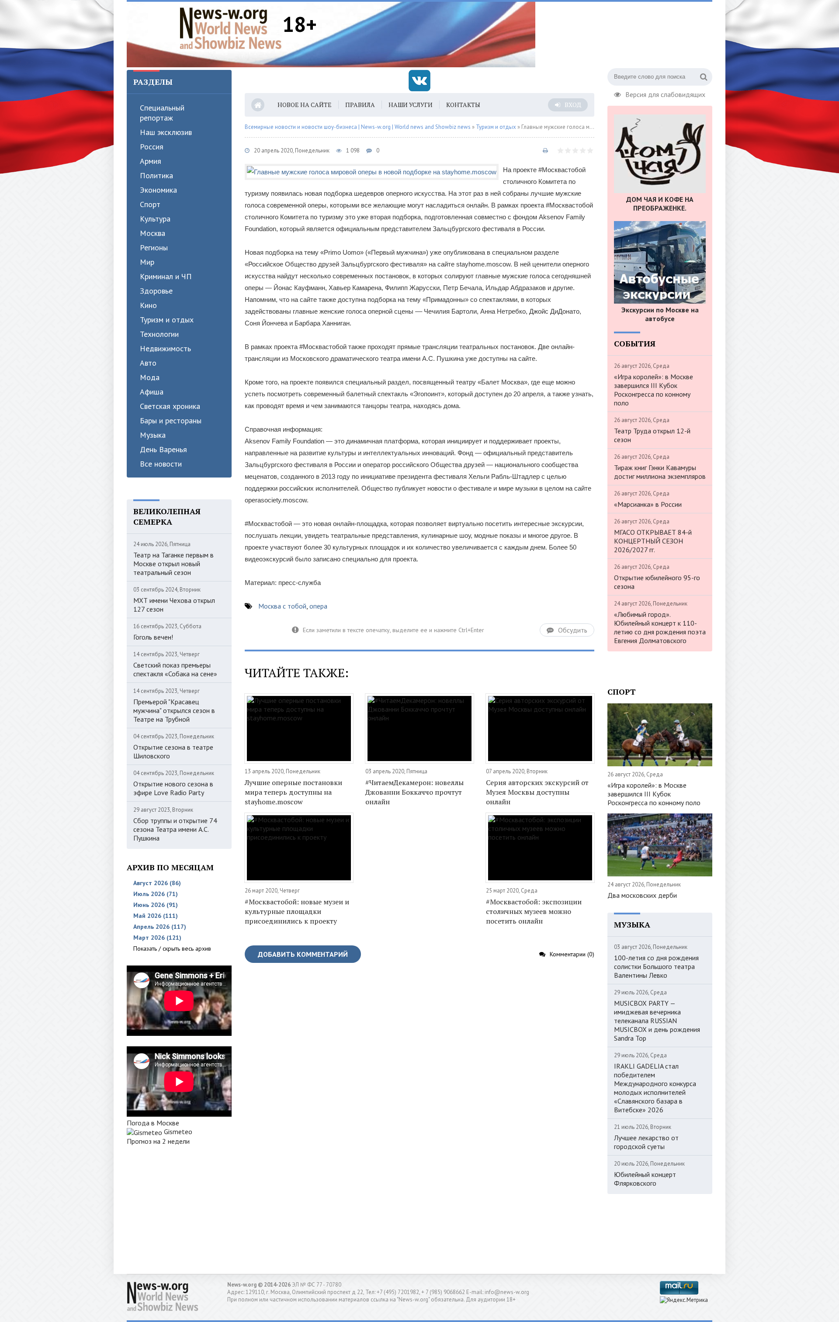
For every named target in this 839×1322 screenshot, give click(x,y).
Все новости (161, 464)
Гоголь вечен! (153, 637)
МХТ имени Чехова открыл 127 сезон (174, 604)
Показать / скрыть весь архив (172, 948)
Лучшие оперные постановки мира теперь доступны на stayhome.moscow (293, 792)
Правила (360, 104)
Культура (155, 219)
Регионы (154, 247)
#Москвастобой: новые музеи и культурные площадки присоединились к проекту (297, 911)
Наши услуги (410, 104)
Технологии (159, 334)
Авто (148, 363)
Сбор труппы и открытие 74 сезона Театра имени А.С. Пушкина (175, 829)
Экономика (158, 190)
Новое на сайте (304, 104)
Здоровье (156, 291)
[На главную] (230, 28)
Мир (147, 262)
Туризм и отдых (167, 320)
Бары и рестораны (170, 420)
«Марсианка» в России (648, 504)
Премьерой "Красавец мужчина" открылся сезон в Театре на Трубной (174, 710)
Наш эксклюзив (166, 132)
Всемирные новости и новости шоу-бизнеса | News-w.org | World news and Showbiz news (358, 127)
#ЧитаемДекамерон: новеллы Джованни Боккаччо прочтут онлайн (414, 792)
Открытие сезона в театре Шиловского (173, 751)
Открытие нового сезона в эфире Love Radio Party (173, 788)
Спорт (150, 204)
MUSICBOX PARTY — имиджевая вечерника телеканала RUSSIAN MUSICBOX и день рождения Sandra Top (657, 1020)
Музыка (153, 435)
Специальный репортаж (162, 113)
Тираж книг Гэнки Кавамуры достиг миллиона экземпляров (660, 472)
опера (318, 606)
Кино (148, 305)
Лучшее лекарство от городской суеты (646, 1142)
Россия (151, 147)
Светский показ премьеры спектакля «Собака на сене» (175, 669)
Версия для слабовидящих (665, 93)
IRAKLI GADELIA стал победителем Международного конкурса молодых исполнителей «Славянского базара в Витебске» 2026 (655, 1088)
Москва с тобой (282, 606)
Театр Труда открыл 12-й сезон (652, 435)
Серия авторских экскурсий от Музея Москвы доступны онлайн (537, 792)
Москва (152, 233)
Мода (149, 377)
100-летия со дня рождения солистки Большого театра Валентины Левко (656, 966)
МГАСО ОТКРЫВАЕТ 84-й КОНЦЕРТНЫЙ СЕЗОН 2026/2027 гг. (653, 541)
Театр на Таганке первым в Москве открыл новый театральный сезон (173, 563)
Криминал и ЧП (166, 276)
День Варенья (163, 449)
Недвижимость (165, 348)
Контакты (463, 104)
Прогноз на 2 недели (158, 1141)
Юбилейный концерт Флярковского (645, 1178)
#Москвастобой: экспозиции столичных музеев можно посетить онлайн (534, 911)
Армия (150, 161)
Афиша (151, 392)
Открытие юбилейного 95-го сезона (657, 582)
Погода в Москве (153, 1122)
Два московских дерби (642, 895)
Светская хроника (170, 406)
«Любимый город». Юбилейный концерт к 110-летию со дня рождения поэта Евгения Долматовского (660, 627)
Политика (156, 175)
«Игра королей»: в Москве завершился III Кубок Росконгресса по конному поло (653, 389)
